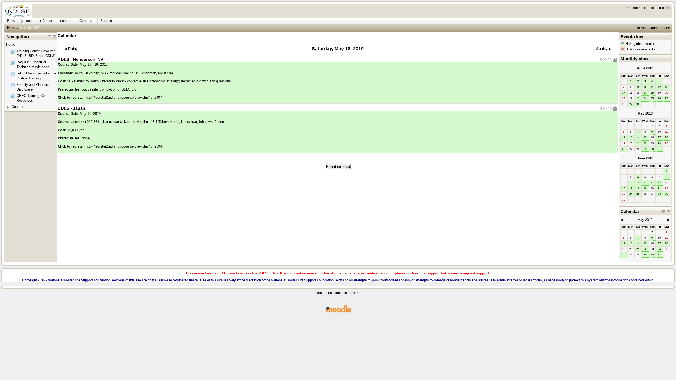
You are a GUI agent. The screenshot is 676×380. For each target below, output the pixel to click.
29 (630, 104)
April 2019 (645, 68)
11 (652, 87)
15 (645, 137)
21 (638, 143)
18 (652, 92)
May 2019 (645, 113)
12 (659, 87)
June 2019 (645, 158)
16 (623, 188)
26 (659, 98)
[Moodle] (338, 312)
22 (645, 143)
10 (645, 87)
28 (659, 193)
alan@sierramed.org (186, 81)
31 (659, 149)
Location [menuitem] (64, 21)
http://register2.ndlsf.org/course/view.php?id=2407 (124, 97)
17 (645, 92)
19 (645, 188)
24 (645, 98)
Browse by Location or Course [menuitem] (30, 21)
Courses (18, 107)
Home (11, 28)
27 (666, 98)
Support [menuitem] (106, 21)
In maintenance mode (653, 28)
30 (638, 104)
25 (652, 98)
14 (623, 92)
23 (638, 98)
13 (666, 87)
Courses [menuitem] (85, 21)
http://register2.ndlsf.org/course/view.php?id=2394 (124, 146)
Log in (664, 8)
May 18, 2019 (30, 28)
